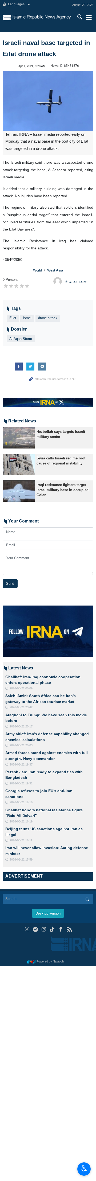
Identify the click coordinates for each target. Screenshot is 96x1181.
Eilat (12, 318)
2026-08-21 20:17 (21, 726)
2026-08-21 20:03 (21, 745)
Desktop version (48, 913)
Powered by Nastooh (50, 961)
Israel (27, 318)
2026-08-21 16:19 (21, 821)
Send (10, 584)
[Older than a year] (19, 437)
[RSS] (69, 929)
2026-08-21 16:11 (21, 840)
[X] (26, 929)
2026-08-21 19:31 (21, 783)
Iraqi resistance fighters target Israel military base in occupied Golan (63, 490)
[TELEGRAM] (35, 929)
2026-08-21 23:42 (21, 707)
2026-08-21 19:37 (21, 764)
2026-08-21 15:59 (21, 859)
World (37, 270)
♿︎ (84, 1168)
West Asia (55, 270)
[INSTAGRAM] (43, 929)
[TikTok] (52, 929)
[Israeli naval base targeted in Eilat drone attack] (48, 101)
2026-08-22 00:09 (21, 688)
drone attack (47, 318)
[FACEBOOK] (60, 929)
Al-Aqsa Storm (20, 339)
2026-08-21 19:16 (21, 802)
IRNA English (41, 17)
